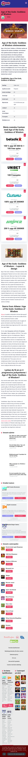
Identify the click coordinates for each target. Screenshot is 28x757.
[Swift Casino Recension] (4, 490)
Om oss (14, 658)
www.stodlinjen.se (15, 155)
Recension (18, 159)
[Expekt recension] (4, 508)
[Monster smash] (3, 585)
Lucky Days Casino (9, 716)
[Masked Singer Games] (4, 528)
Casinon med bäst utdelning (14, 664)
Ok (4, 754)
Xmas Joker (9, 604)
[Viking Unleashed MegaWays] (3, 621)
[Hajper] (14, 224)
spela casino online (6, 420)
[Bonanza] (3, 628)
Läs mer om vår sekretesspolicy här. (16, 754)
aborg (8, 17)
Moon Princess (10, 597)
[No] (26, 751)
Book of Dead (9, 611)
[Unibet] (14, 171)
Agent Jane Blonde (11, 589)
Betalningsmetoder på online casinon (14, 651)
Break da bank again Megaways (14, 547)
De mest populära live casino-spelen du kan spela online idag (17, 474)
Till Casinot (10, 159)
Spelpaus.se (10, 520)
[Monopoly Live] (3, 571)
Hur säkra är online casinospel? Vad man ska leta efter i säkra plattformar (17, 437)
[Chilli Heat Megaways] (3, 557)
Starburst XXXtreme (11, 561)
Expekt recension (11, 504)
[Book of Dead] (3, 613)
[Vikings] (3, 578)
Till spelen (9, 549)
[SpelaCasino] (5, 3)
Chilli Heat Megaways (11, 554)
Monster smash (10, 582)
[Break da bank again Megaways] (3, 550)
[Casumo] (14, 198)
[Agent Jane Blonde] (3, 592)
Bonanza (8, 625)
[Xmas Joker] (3, 606)
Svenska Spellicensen (14, 647)
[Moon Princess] (3, 599)
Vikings (8, 575)
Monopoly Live (10, 568)
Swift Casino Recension (13, 487)
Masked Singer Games (13, 524)
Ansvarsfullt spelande (14, 661)
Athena (3, 314)
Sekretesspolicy (14, 654)
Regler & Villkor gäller (14, 156)
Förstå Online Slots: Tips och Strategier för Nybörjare (17, 445)
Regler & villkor (15, 517)
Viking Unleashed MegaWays (13, 618)
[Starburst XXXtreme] (3, 564)
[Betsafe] (14, 142)
